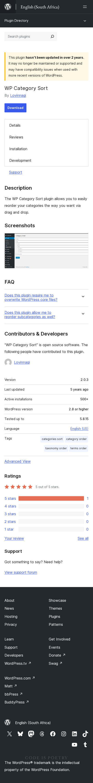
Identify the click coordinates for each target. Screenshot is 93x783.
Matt (11, 686)
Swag (56, 663)
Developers (14, 655)
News (9, 608)
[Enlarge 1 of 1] (82, 239)
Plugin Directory (16, 20)
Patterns (56, 624)
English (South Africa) (33, 722)
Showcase (57, 600)
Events (54, 647)
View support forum (21, 572)
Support (15, 172)
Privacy (11, 624)
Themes (55, 608)
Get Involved (59, 639)
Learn (9, 639)
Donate (57, 655)
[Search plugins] (52, 36)
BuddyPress (17, 702)
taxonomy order (56, 448)
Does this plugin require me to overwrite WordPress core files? (31, 297)
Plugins (54, 616)
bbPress (14, 694)
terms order (78, 448)
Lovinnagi (18, 95)
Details (15, 125)
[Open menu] (86, 7)
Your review (14, 538)
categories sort (52, 439)
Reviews (16, 137)
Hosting (11, 616)
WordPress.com (20, 678)
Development (20, 160)
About (9, 600)
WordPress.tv (18, 663)
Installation (18, 149)
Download (15, 108)
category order (76, 439)
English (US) (79, 428)
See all (83, 538)
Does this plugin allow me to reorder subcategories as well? (30, 314)
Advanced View (18, 461)
